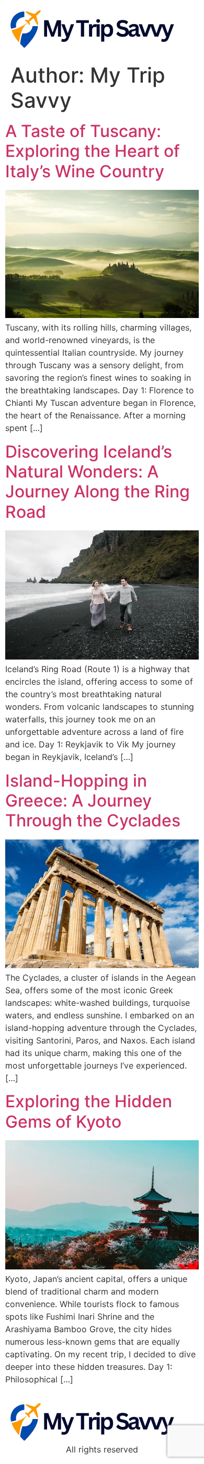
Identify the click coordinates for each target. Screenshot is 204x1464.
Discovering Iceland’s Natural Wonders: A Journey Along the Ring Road (97, 481)
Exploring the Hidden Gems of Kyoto (88, 1111)
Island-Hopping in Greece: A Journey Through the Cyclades (92, 800)
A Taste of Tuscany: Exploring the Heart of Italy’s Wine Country (92, 151)
